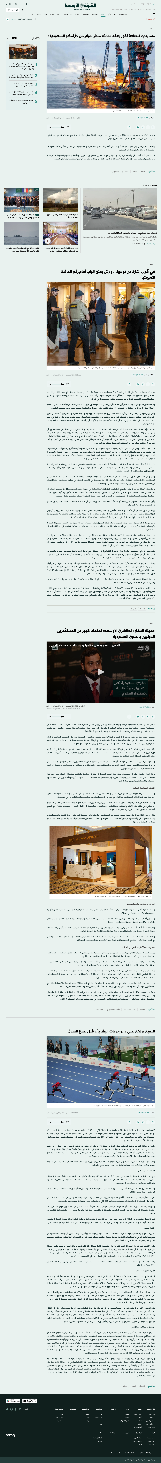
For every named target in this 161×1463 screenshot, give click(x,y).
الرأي (109, 14)
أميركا (133, 609)
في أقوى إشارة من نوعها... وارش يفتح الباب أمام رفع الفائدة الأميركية (21, 76)
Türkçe (143, 4)
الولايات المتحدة (138, 1414)
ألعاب (31, 14)
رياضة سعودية (151, 1438)
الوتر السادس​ (98, 1418)
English (149, 4)
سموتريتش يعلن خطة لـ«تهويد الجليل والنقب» (129, 19)
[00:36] (60, 233)
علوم (88, 1418)
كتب (101, 1414)
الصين (133, 1386)
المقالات (127, 1414)
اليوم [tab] (14, 38)
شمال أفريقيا (149, 1421)
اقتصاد (142, 609)
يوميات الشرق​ (68, 14)
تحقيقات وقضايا (137, 1441)
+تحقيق (139, 1445)
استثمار (125, 171)
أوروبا (140, 1418)
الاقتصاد (103, 14)
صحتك (87, 1414)
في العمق (52, 14)
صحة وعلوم (86, 14)
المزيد (26, 14)
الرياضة (59, 14)
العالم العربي (152, 1414)
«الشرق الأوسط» (143, 118)
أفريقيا (140, 1424)
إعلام (101, 1424)
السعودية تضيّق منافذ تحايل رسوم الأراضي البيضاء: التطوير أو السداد (21, 93)
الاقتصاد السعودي (113, 1009)
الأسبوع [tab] (9, 38)
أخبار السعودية (129, 1009)
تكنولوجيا (77, 14)
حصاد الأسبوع (138, 1438)
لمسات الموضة (59, 1421)
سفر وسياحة (59, 1418)
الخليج (151, 1418)
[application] (101, 672)
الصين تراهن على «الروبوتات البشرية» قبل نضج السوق (23, 84)
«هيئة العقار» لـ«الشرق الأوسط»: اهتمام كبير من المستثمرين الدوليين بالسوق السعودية (21, 66)
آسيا (140, 1421)
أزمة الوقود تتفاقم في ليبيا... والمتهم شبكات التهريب (132, 233)
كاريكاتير (126, 1418)
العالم (115, 14)
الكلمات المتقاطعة (97, 1438)
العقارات (142, 1009)
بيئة (88, 1421)
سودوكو (100, 1441)
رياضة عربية (152, 1441)
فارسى (133, 4)
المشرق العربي (149, 1424)
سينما (101, 1421)
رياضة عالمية (152, 1445)
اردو (138, 4)
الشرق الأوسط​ (123, 14)
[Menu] (154, 14)
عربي (154, 4)
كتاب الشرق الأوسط (123, 1421)
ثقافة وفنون (95, 14)
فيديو (45, 14)
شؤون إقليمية (151, 1427)
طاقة (143, 171)
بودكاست (38, 14)
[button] (101, 672)
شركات (134, 171)
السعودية (115, 171)
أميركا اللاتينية (138, 1427)
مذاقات (61, 1414)
